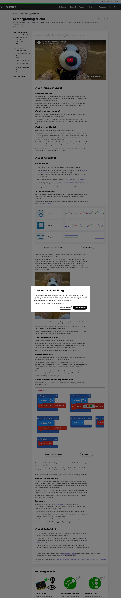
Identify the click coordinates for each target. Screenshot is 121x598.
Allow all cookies (80, 308)
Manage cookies (65, 308)
